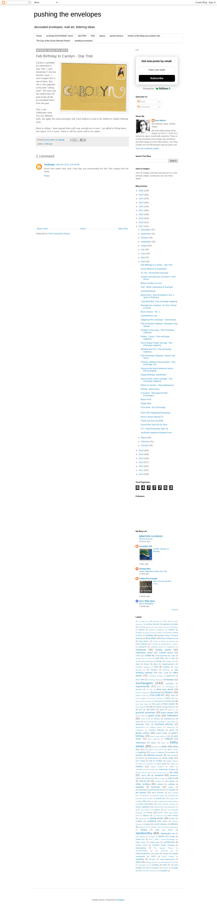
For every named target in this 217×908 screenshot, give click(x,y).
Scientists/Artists (148, 291)
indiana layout (156, 727)
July (143, 249)
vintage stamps (151, 862)
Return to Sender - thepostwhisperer (157, 385)
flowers (169, 692)
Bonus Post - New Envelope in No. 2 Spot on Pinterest (157, 296)
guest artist (154, 715)
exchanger (169, 679)
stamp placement (171, 827)
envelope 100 (145, 546)
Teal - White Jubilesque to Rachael (157, 287)
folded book (141, 695)
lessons (139, 755)
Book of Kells (159, 641)
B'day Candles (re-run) (151, 283)
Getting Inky (145, 569)
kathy (163, 743)
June (143, 253)
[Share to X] (78, 140)
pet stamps (141, 792)
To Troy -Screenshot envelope (154, 273)
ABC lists (167, 621)
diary (155, 664)
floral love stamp (165, 689)
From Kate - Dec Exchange (153, 407)
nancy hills (145, 775)
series (164, 821)
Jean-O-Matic (161, 733)
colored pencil (166, 653)
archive (160, 627)
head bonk (145, 719)
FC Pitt (149, 689)
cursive (138, 658)
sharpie (147, 824)
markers (139, 766)
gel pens (151, 709)
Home (39, 36)
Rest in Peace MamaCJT (152, 417)
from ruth (156, 704)
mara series (161, 764)
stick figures (140, 836)
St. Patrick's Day (154, 827)
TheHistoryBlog (141, 851)
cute (157, 658)
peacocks (155, 787)
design (159, 661)
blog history (144, 641)
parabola (140, 787)
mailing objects (172, 761)
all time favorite (152, 624)
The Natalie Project (163, 848)
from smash (169, 704)
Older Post (123, 229)
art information (172, 627)
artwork (171, 630)
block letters (150, 638)
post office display (157, 801)
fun (148, 707)
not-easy (161, 778)
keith (164, 746)
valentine (140, 859)
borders (172, 641)
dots (156, 667)
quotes (157, 810)
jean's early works (157, 736)
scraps (172, 818)
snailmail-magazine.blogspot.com (156, 432)
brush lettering (141, 644)
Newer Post (42, 229)
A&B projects (154, 621)
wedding (155, 865)
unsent (166, 854)
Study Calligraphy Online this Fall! (153, 571)
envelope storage (156, 676)
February (145, 441)
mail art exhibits (155, 761)
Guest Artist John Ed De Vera (154, 424)
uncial (156, 854)
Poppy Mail (146, 403)
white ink (166, 865)
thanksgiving (141, 848)
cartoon (175, 644)
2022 (141, 206)
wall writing (165, 862)
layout (161, 752)
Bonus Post (146, 399)
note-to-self (144, 781)
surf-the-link (169, 842)
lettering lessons (155, 755)
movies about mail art (144, 773)
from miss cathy (142, 704)
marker (172, 764)
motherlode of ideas (167, 769)
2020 (141, 214)
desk (138, 664)
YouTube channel (149, 871)
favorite (139, 689)
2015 (141, 454)
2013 (141, 462)
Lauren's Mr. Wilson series (167, 749)
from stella (140, 707)
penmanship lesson (157, 790)
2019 (141, 218)
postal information (146, 804)
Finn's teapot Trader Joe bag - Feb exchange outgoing (156, 344)
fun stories (157, 707)
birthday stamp (163, 635)
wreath (165, 868)
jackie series (142, 733)
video (138, 862)
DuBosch (166, 670)
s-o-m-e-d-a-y (158, 815)
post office (142, 801)
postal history (173, 801)
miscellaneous (141, 769)
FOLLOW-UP (157, 695)
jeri (169, 736)
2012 (141, 466)
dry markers (151, 670)
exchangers (144, 683)
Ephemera (170, 676)
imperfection (140, 727)
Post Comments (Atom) (59, 233)
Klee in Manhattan (146, 604)
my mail (173, 772)
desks (146, 664)
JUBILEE (169, 739)
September (146, 242)
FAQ (93, 36)
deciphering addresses (144, 661)
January (145, 445)
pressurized (170, 807)
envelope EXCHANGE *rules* (60, 36)
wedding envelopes (84, 41)
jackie (171, 730)
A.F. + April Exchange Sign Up (154, 429)
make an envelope (145, 764)
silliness (174, 824)
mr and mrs (161, 773)
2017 (141, 226)
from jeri (171, 701)
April (143, 261)
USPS (153, 856)
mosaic (152, 769)
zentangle (163, 871)
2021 (141, 210)
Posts (142, 101)
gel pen (139, 710)
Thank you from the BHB (152, 421)
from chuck (146, 701)
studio (172, 836)
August (144, 245)
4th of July (140, 621)
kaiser (153, 743)
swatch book (141, 845)
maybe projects (157, 767)
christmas (141, 649)
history (157, 719)
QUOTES (82, 36)
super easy (140, 842)
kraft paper (149, 749)
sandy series (156, 818)
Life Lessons (172, 755)
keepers (155, 747)
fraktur (168, 698)
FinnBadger (49, 164)
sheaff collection (160, 824)
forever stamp (156, 698)
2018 (141, 222)
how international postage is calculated (159, 722)
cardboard (165, 644)
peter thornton (158, 793)
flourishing (156, 692)
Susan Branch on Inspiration (154, 269)
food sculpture (141, 698)
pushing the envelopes (67, 14)
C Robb (154, 644)
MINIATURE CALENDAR (151, 536)
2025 (141, 195)
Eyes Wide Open (147, 601)
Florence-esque (142, 692)
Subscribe (156, 78)
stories (161, 836)
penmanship (141, 790)
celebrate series (157, 647)
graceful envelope (145, 712)
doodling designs (143, 667)
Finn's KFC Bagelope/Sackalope (156, 413)
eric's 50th (140, 680)
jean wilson (160, 120)
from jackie (158, 701)
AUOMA (139, 633)
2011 (141, 470)
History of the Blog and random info (144, 36)
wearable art (144, 865)
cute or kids (169, 658)
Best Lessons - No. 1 (150, 312)
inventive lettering (156, 730)
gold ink (171, 710)
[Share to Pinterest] (84, 140)
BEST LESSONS (164, 633)
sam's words (172, 815)
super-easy (154, 842)
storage (152, 836)
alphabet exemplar (170, 624)
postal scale (158, 807)
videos (102, 36)
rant (165, 810)
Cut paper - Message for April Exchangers (154, 394)
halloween (172, 715)
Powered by (148, 88)
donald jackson (168, 664)
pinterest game (159, 796)
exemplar (169, 683)
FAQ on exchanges (165, 687)
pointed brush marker (144, 798)
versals (152, 859)
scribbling (151, 821)
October (145, 238)
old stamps (170, 781)
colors (138, 656)
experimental (143, 686)
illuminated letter (143, 724)
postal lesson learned (166, 804)
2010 (141, 474)
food (173, 695)
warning (175, 862)
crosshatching (161, 656)
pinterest (145, 796)
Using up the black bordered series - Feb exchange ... (157, 369)
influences (171, 727)
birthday (149, 635)
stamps (144, 830)
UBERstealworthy (143, 854)
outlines (160, 784)
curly (173, 656)
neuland (159, 775)
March (144, 437)
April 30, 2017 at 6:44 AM (67, 164)
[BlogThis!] (75, 140)
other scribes (143, 784)
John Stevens (154, 739)
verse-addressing (167, 859)
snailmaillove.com (149, 316)
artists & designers (156, 630)
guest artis (140, 716)
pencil (171, 787)
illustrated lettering (164, 724)
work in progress (153, 868)
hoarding (167, 719)
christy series (163, 649)
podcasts (171, 796)
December (146, 230)
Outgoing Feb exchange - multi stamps (158, 320)
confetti (148, 655)
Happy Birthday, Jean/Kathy (153, 375)
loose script (167, 758)
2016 (141, 450)
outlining (171, 784)
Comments (145, 107)
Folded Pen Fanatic (148, 578)
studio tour (140, 839)
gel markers (170, 707)
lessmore (171, 752)
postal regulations (143, 807)
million (171, 767)
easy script (163, 673)
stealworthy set (168, 833)
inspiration (140, 730)
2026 (141, 190)
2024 (141, 198)
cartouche (142, 647)
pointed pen (161, 798)
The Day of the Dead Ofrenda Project (53, 41)
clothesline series (144, 653)
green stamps (167, 712)
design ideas (170, 661)
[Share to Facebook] (81, 140)
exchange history (154, 680)
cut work (148, 658)
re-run (149, 812)
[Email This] (71, 140)
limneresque (153, 758)
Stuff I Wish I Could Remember (162, 839)
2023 (141, 202)
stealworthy (144, 833)
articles (142, 630)
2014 (141, 458)
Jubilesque (48, 144)
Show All (175, 610)
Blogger (120, 900)
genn (162, 710)
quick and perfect (143, 810)
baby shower (150, 633)
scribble (139, 821)
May (143, 257)
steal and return (164, 830)
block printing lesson (169, 638)
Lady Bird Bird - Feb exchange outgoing (159, 301)
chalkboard (171, 647)
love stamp (140, 761)
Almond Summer (146, 539)
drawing (166, 667)
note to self (173, 778)
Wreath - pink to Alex (150, 389)
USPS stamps (168, 856)
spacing (142, 827)
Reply (47, 176)
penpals (172, 790)
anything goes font (146, 627)
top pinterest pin (164, 851)
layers (153, 752)
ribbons (146, 815)
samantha (142, 818)
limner (141, 758)
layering (142, 752)
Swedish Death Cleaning (163, 845)
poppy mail (173, 798)
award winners (116, 36)
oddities (158, 781)
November (146, 234)
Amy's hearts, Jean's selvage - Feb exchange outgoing (156, 380)
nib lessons (149, 778)
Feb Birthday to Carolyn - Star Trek (156, 265)
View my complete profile (147, 148)
